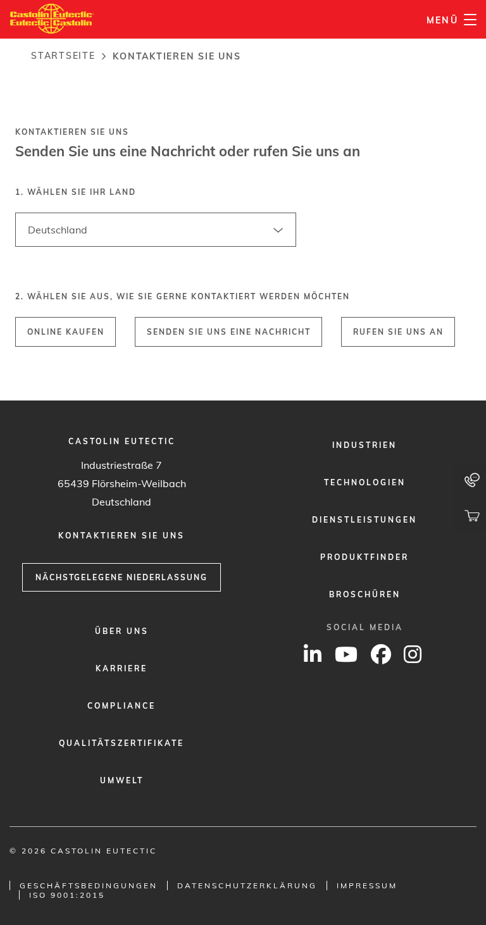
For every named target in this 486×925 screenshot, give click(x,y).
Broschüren (365, 594)
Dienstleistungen (364, 520)
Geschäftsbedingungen (89, 885)
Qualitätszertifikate (121, 743)
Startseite (63, 55)
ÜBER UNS (122, 631)
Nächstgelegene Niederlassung (121, 577)
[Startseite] (52, 18)
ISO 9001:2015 (67, 895)
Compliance (121, 706)
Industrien (364, 445)
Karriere (121, 668)
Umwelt (122, 780)
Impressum (367, 885)
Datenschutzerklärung (247, 885)
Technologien (365, 482)
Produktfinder (364, 557)
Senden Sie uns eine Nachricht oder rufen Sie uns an (187, 151)
